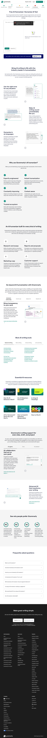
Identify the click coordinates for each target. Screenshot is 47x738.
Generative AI (20, 650)
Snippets (33, 669)
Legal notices (6, 728)
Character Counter (35, 661)
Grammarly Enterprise (22, 643)
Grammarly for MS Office (8, 655)
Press (5, 708)
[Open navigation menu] (44, 2)
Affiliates (5, 710)
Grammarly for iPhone (8, 662)
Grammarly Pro (20, 638)
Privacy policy (6, 716)
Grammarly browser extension (7, 646)
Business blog (20, 662)
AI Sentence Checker (8, 351)
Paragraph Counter (35, 663)
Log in (34, 1)
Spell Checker (34, 684)
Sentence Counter (35, 665)
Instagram (35, 704)
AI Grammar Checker (29, 356)
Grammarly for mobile (8, 660)
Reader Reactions (35, 680)
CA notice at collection (8, 722)
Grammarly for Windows (8, 641)
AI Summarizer (7, 352)
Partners (5, 712)
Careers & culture (7, 706)
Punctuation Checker (35, 688)
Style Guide (34, 667)
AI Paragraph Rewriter (29, 349)
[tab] (9, 299)
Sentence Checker (35, 686)
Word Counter (34, 659)
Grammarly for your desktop (7, 639)
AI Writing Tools (34, 655)
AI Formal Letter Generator (10, 358)
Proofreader (34, 692)
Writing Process (20, 654)
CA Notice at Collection (31, 625)
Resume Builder (34, 682)
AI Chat (33, 653)
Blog (18, 656)
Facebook (34, 702)
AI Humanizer (34, 644)
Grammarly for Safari (7, 649)
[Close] (32, 23)
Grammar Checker (35, 636)
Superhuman (7, 698)
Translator (33, 651)
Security (5, 724)
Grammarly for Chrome (8, 648)
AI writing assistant (21, 652)
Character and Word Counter (31, 361)
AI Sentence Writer (8, 361)
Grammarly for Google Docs (8, 658)
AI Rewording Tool (28, 358)
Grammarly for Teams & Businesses (22, 641)
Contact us (34, 700)
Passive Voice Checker (36, 690)
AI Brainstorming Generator (30, 348)
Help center (34, 698)
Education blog (20, 660)
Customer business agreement (7, 720)
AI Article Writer (7, 348)
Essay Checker (34, 647)
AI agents (33, 640)
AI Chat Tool (6, 356)
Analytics (33, 671)
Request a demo (28, 1)
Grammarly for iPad (7, 664)
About (5, 700)
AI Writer (6, 362)
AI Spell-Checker (28, 359)
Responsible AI (6, 704)
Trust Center (6, 714)
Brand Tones (34, 672)
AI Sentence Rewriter (29, 351)
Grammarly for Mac (7, 643)
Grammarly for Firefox (8, 651)
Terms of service (7, 718)
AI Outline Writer (7, 349)
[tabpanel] (23, 312)
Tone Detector (34, 657)
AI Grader (33, 678)
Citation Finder (34, 676)
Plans (19, 636)
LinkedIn (34, 708)
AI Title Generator (28, 352)
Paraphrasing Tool (35, 649)
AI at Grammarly (21, 648)
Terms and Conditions (28, 624)
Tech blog (19, 658)
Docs (4, 636)
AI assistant (20, 647)
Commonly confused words (21, 665)
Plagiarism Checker (35, 638)
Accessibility (6, 726)
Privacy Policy (14, 625)
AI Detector (34, 642)
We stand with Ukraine (8, 702)
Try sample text (8, 50)
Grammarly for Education (22, 645)
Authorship (34, 674)
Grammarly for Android (8, 666)
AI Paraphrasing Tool (8, 359)
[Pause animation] (25, 101)
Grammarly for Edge (7, 653)
